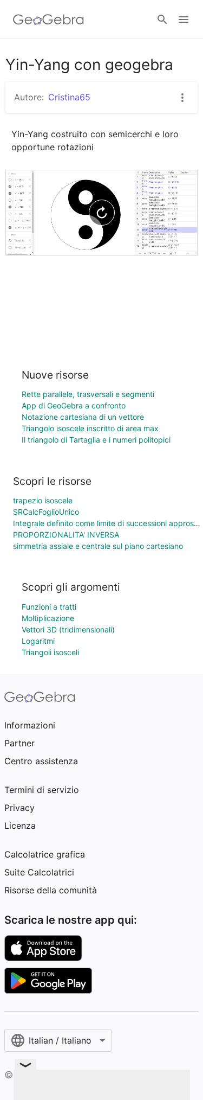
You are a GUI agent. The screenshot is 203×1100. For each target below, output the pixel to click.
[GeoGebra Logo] (48, 19)
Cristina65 (69, 97)
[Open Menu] (183, 19)
